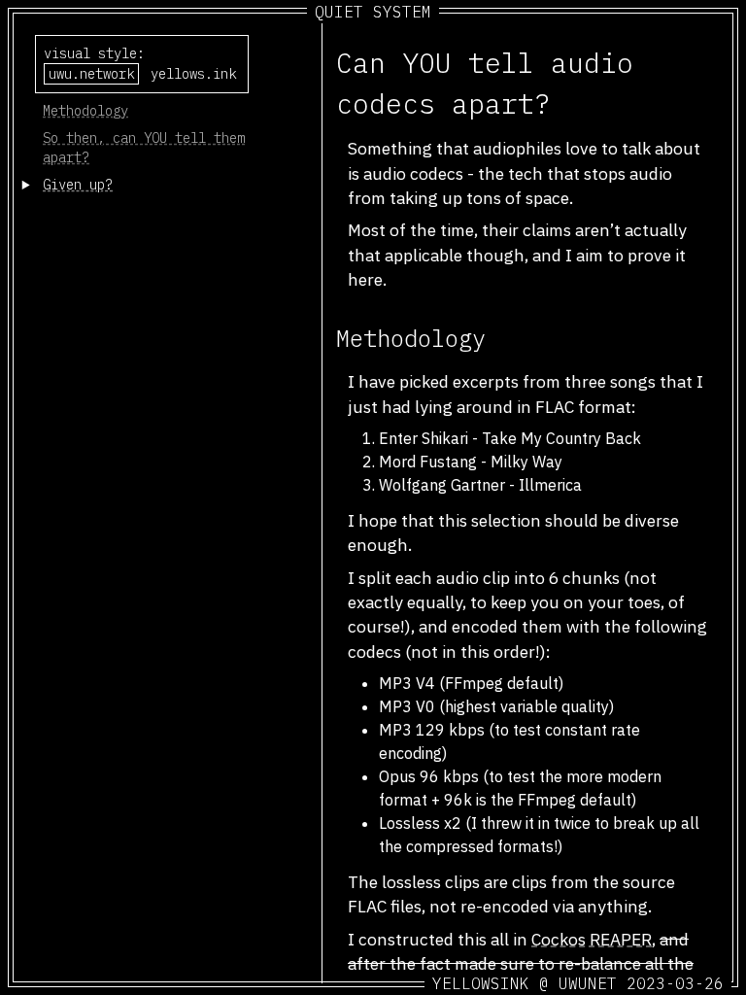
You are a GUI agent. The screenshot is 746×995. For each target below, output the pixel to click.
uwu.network (91, 74)
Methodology (85, 111)
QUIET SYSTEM (373, 11)
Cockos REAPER (591, 939)
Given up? (78, 184)
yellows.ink (193, 74)
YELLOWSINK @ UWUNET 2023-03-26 (578, 983)
